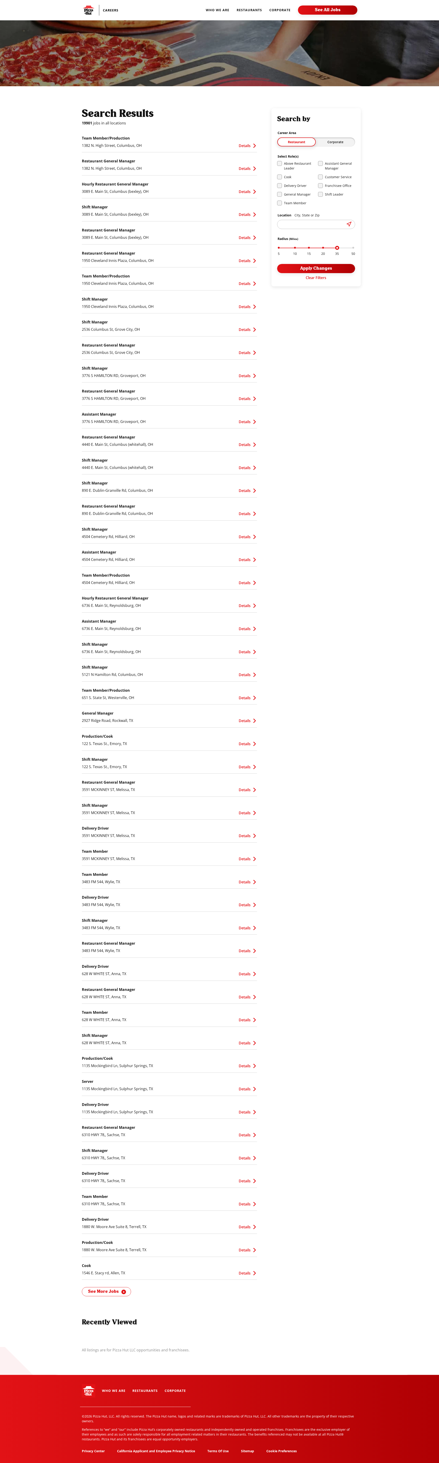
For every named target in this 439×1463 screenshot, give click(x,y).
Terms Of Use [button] (218, 1451)
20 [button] (323, 254)
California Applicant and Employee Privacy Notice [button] (156, 1451)
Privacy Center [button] (93, 1451)
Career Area (287, 133)
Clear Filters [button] (316, 277)
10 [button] (295, 254)
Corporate (335, 142)
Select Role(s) (288, 156)
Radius (288, 239)
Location (299, 215)
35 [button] (337, 254)
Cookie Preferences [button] (281, 1451)
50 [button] (353, 254)
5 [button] (279, 254)
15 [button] (309, 254)
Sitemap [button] (247, 1451)
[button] (115, 10)
